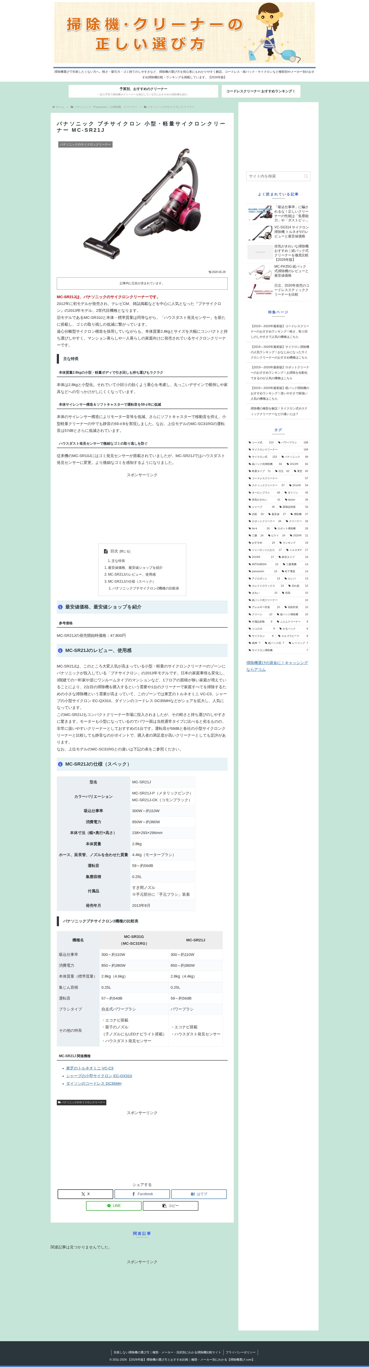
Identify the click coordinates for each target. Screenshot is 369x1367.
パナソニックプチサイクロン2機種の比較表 (145, 588)
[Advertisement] (142, 508)
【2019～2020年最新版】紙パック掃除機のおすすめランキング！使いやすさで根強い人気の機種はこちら (280, 393)
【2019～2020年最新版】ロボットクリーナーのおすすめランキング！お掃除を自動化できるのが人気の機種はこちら (280, 373)
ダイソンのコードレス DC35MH (94, 1083)
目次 (114, 551)
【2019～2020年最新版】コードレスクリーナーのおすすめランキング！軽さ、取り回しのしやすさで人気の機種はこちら (280, 331)
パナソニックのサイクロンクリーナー (83, 1102)
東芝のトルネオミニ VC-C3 (89, 1068)
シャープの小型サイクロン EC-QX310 (99, 1076)
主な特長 (118, 561)
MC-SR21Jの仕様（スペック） (132, 581)
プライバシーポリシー (241, 1352)
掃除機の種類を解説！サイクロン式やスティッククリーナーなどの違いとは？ (279, 411)
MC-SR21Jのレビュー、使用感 (132, 574)
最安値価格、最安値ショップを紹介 (135, 567)
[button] (170, 1206)
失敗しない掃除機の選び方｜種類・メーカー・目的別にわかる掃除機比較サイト (167, 1352)
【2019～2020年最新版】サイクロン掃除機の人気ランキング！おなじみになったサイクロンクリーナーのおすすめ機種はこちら (280, 352)
